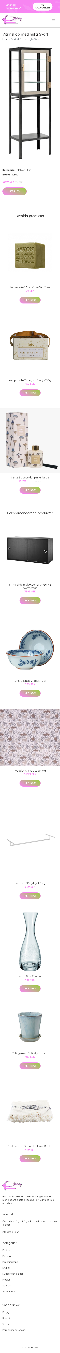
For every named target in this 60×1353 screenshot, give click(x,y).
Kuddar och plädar (12, 1273)
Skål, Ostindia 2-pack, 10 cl (30, 680)
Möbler (21, 169)
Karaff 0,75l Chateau (30, 976)
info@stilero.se (10, 1231)
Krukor (6, 1267)
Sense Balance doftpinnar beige (30, 477)
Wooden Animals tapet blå (30, 770)
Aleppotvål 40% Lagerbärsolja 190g (30, 380)
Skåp (28, 169)
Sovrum (6, 1285)
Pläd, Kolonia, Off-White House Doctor (30, 1146)
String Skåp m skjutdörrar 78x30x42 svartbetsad (30, 586)
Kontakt (6, 1318)
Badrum (6, 1250)
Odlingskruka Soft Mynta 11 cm (30, 1053)
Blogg (5, 1312)
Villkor (5, 1324)
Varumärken (9, 1291)
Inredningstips (10, 1261)
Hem (5, 39)
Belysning (7, 1256)
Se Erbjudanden (43, 6)
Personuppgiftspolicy (14, 1329)
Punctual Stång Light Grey (30, 883)
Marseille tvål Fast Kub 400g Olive (30, 287)
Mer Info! (14, 191)
